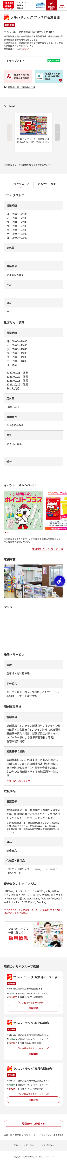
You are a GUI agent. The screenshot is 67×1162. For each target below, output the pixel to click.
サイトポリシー (46, 1145)
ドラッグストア (20, 184)
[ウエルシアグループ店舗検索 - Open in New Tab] (40, 4)
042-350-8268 (15, 425)
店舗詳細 (33, 1008)
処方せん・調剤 (47, 184)
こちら (26, 49)
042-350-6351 (15, 274)
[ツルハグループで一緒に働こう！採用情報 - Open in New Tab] (33, 934)
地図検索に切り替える (33, 1123)
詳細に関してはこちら (17, 780)
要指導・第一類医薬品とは (21, 87)
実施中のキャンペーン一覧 (47, 549)
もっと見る (13, 388)
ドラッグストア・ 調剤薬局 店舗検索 (23, 5)
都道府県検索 (51, 8)
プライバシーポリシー (23, 1145)
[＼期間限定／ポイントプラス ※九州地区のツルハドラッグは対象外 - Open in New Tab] (23, 493)
